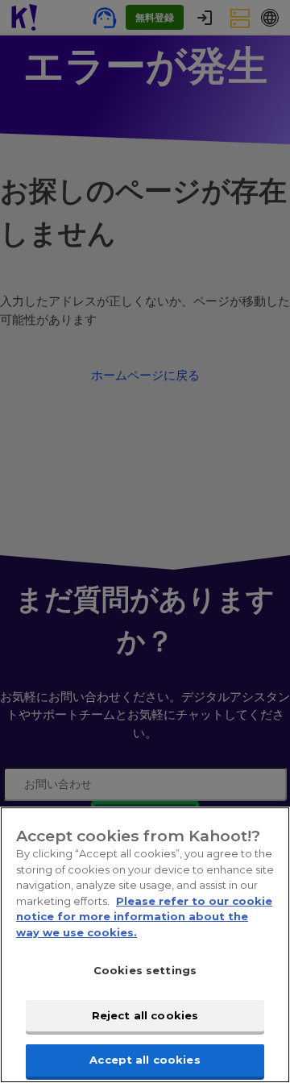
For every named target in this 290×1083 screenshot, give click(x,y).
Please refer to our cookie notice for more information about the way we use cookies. (144, 916)
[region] (145, 945)
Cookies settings (145, 970)
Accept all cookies (144, 1059)
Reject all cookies (145, 1015)
